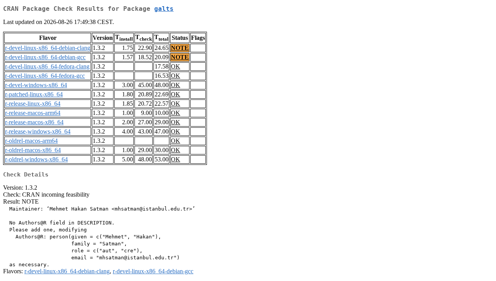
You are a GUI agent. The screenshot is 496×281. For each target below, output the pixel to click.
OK (175, 66)
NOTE (180, 48)
